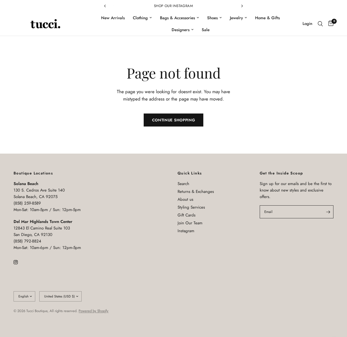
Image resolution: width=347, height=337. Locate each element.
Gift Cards (186, 215)
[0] (329, 24)
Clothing (140, 18)
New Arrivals (113, 18)
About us (185, 199)
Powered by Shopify (93, 310)
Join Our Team (190, 223)
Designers (180, 30)
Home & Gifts (267, 18)
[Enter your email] (328, 211)
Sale (206, 30)
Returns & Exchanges (196, 192)
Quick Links (190, 173)
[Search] (320, 24)
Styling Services (191, 207)
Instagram (186, 231)
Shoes (212, 18)
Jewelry (236, 18)
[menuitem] (113, 18)
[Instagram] (19, 262)
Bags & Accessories (177, 18)
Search (183, 184)
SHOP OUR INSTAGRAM (173, 5)
